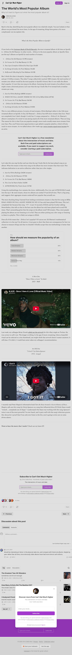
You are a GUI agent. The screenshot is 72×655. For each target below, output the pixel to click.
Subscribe (36, 613)
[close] (54, 588)
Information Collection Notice (35, 619)
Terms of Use (45, 618)
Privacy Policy (50, 619)
